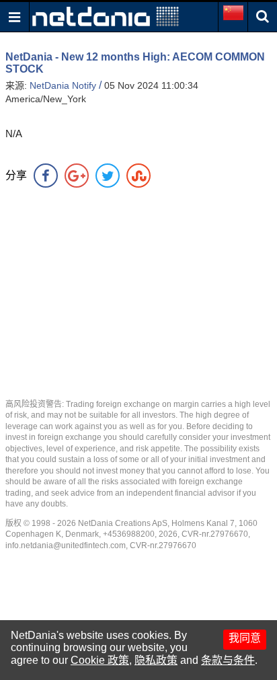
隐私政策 (155, 660)
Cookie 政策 (100, 660)
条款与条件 (228, 660)
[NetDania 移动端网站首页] (105, 16)
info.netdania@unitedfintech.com (65, 545)
